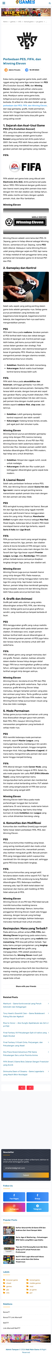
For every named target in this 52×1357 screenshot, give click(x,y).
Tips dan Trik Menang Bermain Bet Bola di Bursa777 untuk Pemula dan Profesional (31, 1249)
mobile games (35, 1283)
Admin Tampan (12, 1349)
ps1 (31, 1293)
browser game (12, 1280)
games (9, 1286)
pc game (33, 1290)
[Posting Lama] (30, 1088)
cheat (8, 1283)
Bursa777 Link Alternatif (12, 1317)
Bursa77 (6, 1312)
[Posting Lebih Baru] (21, 1088)
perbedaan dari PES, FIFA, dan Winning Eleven (25, 105)
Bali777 (6, 1323)
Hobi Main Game (32, 1349)
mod (31, 1286)
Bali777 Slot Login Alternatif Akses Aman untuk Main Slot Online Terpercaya (30, 1259)
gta (7, 1290)
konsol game (35, 1280)
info (7, 1293)
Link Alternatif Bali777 (11, 1328)
